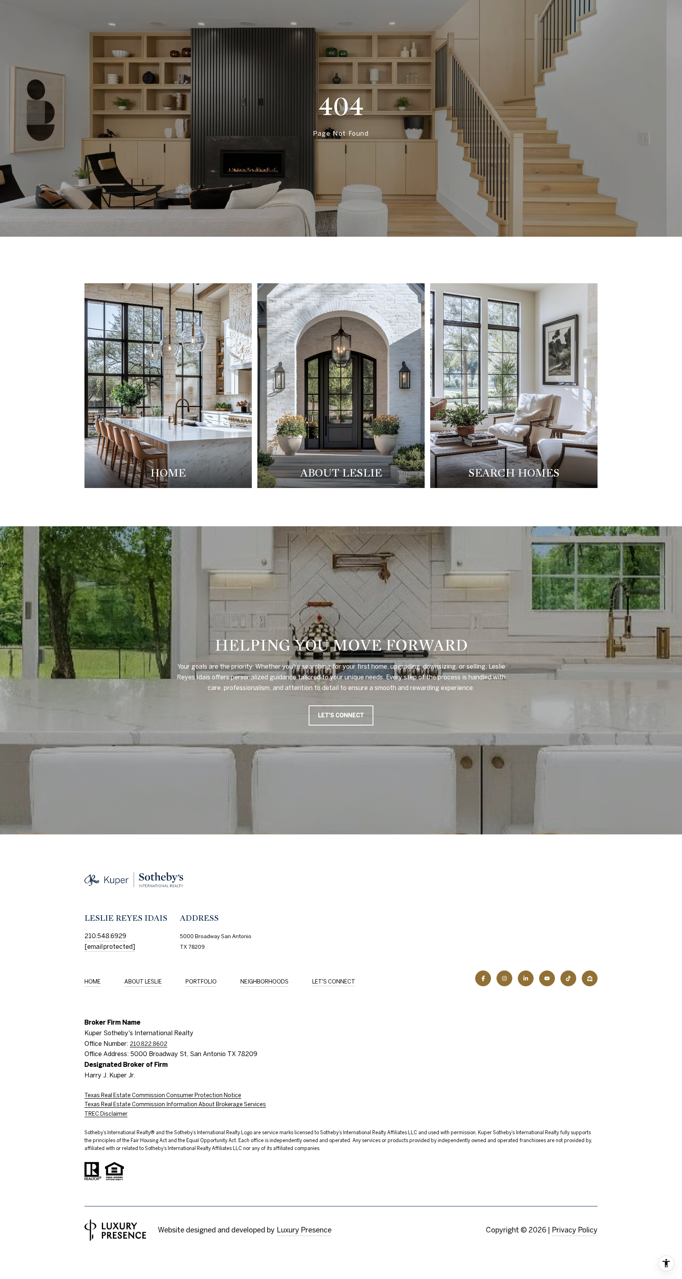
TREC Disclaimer (105, 1114)
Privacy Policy (575, 1230)
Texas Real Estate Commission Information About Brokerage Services (175, 1104)
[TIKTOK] (568, 978)
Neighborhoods (264, 981)
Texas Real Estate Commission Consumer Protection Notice (162, 1095)
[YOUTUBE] (547, 978)
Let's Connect (333, 981)
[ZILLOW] (590, 978)
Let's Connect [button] (341, 715)
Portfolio (201, 981)
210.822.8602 (148, 1044)
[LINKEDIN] (526, 978)
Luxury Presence (304, 1230)
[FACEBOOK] (483, 978)
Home (92, 981)
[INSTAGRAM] (504, 978)
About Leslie (143, 981)
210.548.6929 (105, 935)
